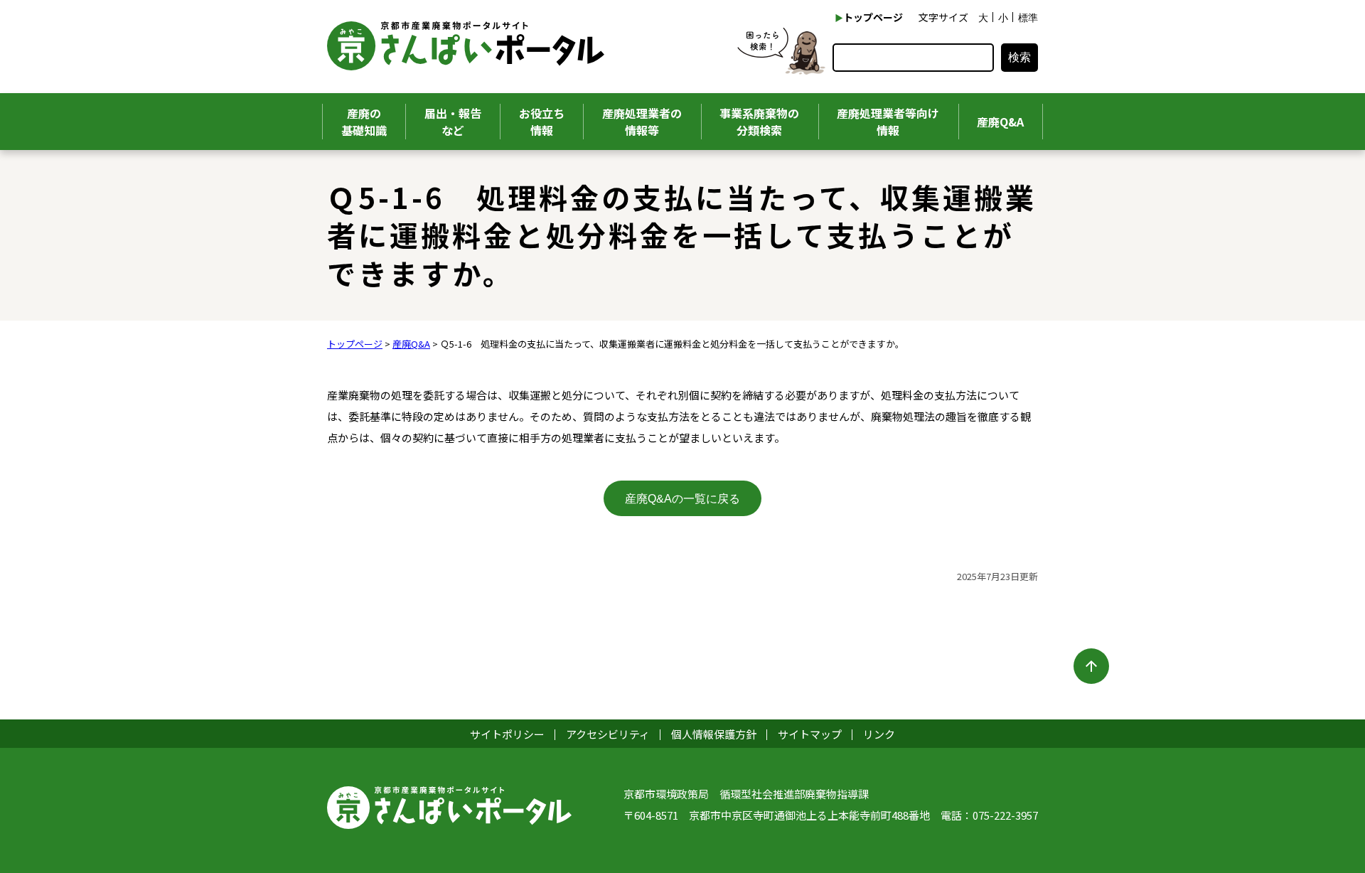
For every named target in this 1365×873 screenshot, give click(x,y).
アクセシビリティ (608, 734)
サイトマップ (810, 734)
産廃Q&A (411, 343)
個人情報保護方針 (713, 734)
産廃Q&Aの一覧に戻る (682, 499)
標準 (1028, 17)
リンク (879, 734)
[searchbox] (913, 57)
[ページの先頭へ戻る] (1091, 666)
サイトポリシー (507, 734)
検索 (1019, 57)
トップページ (873, 17)
